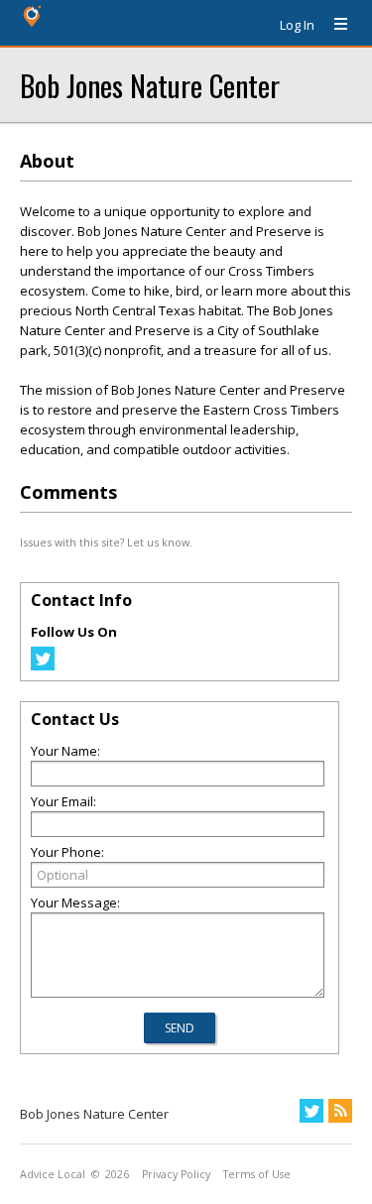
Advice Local (52, 1174)
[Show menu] (333, 25)
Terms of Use (257, 1174)
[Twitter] (43, 665)
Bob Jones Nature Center (150, 84)
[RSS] (340, 1111)
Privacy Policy (176, 1174)
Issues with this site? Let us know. (106, 542)
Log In (297, 25)
